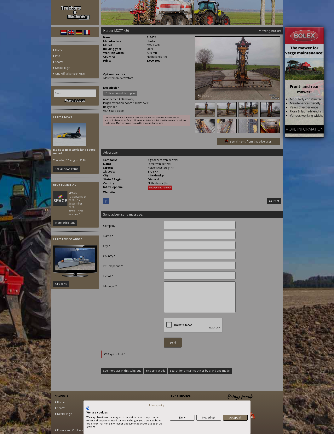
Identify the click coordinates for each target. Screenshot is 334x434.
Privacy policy (156, 405)
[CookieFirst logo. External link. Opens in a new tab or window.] (87, 408)
